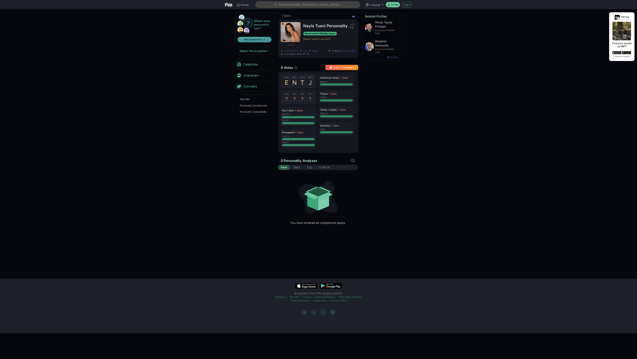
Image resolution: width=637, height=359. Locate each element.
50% (286, 77)
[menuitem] (254, 64)
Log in (407, 4)
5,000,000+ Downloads (621, 56)
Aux (294, 94)
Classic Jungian (328, 109)
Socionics (325, 125)
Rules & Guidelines (325, 297)
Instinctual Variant (329, 77)
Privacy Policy (339, 300)
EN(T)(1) (324, 113)
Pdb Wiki (244, 99)
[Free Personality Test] (254, 28)
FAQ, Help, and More (350, 297)
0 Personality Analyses (299, 161)
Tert (302, 94)
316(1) (323, 97)
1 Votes (344, 77)
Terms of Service (299, 300)
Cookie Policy (320, 300)
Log (305, 51)
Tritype (324, 93)
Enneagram (288, 132)
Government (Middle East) (320, 33)
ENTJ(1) (286, 114)
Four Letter (288, 110)
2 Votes (299, 110)
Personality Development (253, 105)
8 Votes (287, 68)
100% (302, 77)
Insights (307, 297)
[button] (298, 116)
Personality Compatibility (253, 111)
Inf (310, 94)
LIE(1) (322, 129)
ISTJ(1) (285, 120)
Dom (286, 94)
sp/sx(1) (323, 81)
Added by (343, 51)
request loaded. (348, 51)
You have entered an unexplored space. (318, 223)
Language (375, 4)
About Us (280, 297)
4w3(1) (285, 142)
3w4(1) (285, 136)
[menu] (254, 75)
